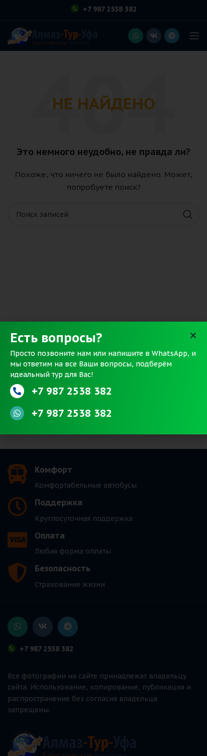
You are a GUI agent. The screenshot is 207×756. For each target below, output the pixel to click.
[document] (103, 378)
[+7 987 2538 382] (17, 391)
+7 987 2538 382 (72, 391)
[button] (193, 335)
